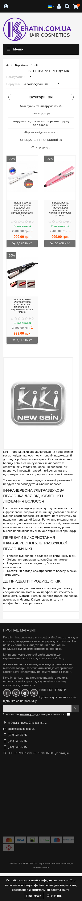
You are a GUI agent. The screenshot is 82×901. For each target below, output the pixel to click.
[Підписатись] (75, 708)
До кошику (24, 243)
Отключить (54, 895)
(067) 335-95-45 (17, 747)
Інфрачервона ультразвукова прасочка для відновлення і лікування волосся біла (22, 209)
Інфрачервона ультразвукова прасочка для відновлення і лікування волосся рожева (60, 209)
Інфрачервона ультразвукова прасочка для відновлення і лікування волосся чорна (22, 305)
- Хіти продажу (41, 147)
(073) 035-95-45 (17, 734)
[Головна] (7, 65)
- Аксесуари (41, 113)
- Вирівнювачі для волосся (41, 132)
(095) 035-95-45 (17, 740)
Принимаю (33, 895)
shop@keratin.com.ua (21, 728)
